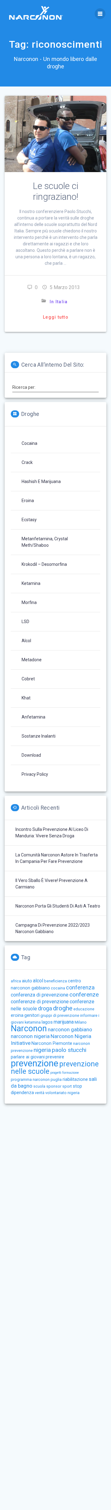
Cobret (28, 678)
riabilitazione (75, 1079)
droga (45, 1008)
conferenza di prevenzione (39, 995)
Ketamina (31, 583)
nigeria (42, 1049)
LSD (25, 621)
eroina (17, 1015)
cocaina (58, 988)
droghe (62, 1008)
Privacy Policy (35, 774)
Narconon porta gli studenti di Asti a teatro (57, 906)
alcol (38, 981)
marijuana (64, 1022)
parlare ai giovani (28, 1057)
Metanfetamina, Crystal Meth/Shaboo (45, 542)
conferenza (80, 987)
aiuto (27, 981)
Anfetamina (33, 717)
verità (39, 1092)
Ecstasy (29, 519)
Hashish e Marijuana (41, 481)
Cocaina (29, 443)
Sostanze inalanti (39, 736)
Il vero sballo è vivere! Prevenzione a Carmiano (51, 883)
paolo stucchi (69, 1049)
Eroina (28, 500)
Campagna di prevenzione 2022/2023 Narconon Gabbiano (52, 928)
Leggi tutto (55, 317)
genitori (31, 1015)
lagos (47, 1022)
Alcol (26, 640)
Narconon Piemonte (51, 1043)
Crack (27, 462)
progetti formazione (64, 1073)
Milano (81, 1022)
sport (67, 1086)
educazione (83, 1009)
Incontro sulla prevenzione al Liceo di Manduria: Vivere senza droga (51, 832)
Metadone (32, 659)
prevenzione (34, 1063)
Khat (26, 697)
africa (16, 981)
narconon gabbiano (70, 1029)
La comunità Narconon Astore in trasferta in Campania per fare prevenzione (56, 858)
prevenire (55, 1057)
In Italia (59, 301)
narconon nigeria (30, 1036)
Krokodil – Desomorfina (44, 564)
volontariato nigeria (62, 1092)
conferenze (84, 994)
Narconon (29, 1028)
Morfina (29, 602)
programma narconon (30, 1079)
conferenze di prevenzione (40, 1002)
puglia (56, 1079)
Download (31, 755)
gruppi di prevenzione (59, 1015)
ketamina (33, 1022)
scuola (39, 1086)
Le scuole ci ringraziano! (55, 191)
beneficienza (55, 981)
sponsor (53, 1086)
